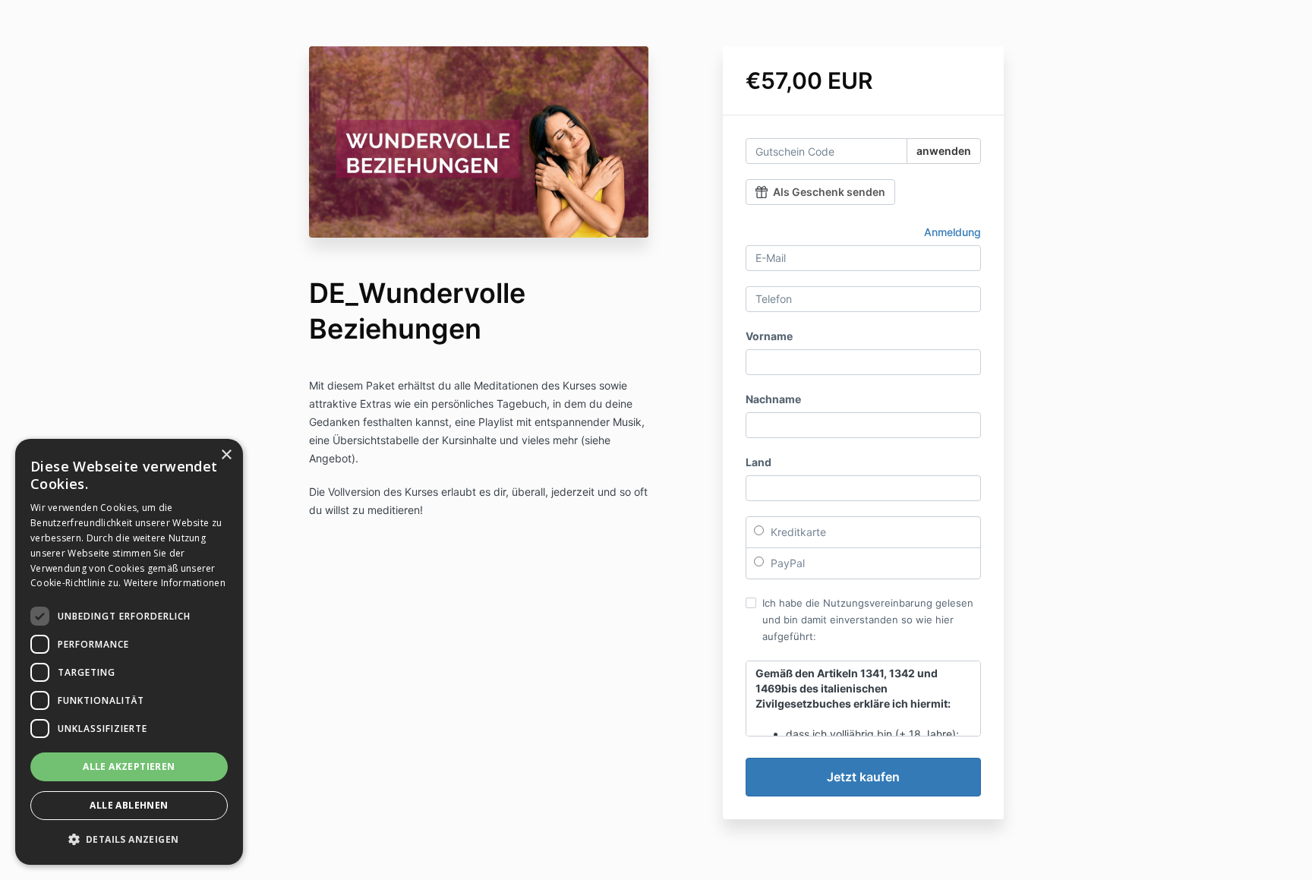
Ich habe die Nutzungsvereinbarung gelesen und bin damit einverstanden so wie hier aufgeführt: (867, 619)
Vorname (769, 336)
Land (758, 462)
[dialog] (129, 652)
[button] (129, 840)
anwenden (943, 150)
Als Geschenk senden (829, 191)
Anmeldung (952, 232)
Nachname (773, 399)
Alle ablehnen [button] (129, 805)
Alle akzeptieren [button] (129, 766)
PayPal (786, 563)
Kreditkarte (797, 531)
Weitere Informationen (175, 582)
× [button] (226, 455)
